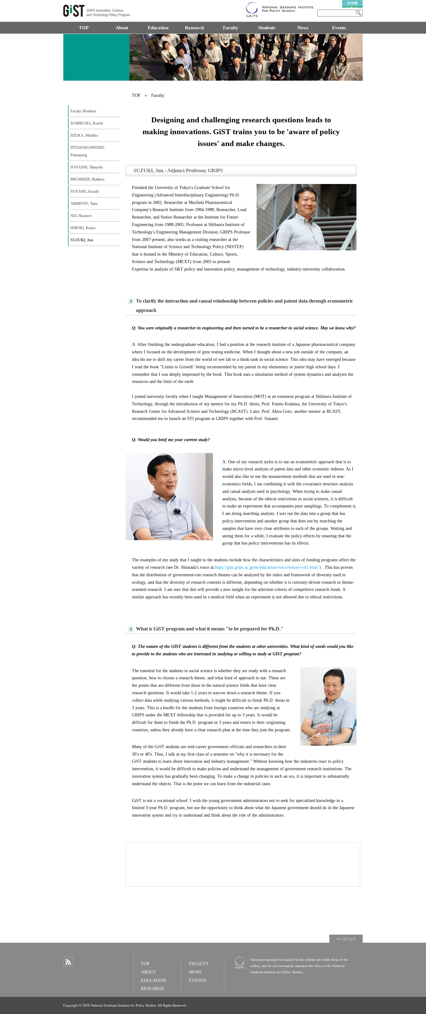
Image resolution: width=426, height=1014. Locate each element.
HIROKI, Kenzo (82, 228)
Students (266, 27)
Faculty (230, 27)
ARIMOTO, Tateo (84, 203)
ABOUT (148, 972)
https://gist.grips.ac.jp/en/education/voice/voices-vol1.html (266, 567)
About (122, 27)
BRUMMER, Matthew (87, 179)
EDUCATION (153, 980)
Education (158, 27)
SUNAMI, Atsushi (84, 191)
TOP (84, 27)
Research (194, 27)
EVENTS (197, 980)
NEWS (195, 972)
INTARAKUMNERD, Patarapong (87, 151)
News (303, 27)
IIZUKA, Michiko (84, 135)
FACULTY (199, 963)
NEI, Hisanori (80, 216)
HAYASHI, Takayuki (86, 167)
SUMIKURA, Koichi (86, 123)
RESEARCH (152, 988)
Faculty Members (83, 111)
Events (339, 27)
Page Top (346, 939)
